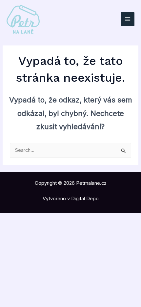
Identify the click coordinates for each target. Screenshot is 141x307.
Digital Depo (85, 199)
